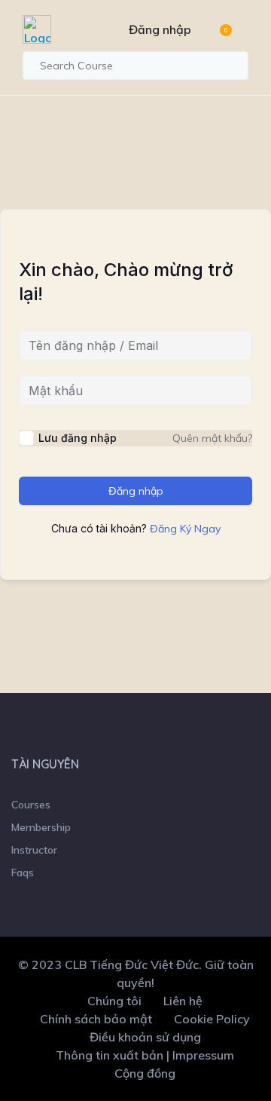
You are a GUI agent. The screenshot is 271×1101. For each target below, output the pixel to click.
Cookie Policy (212, 1018)
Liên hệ (182, 1000)
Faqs (22, 872)
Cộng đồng (144, 1073)
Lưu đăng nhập (77, 437)
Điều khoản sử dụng (145, 1036)
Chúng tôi (114, 1000)
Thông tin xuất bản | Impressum (145, 1055)
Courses (30, 804)
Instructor (34, 850)
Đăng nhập (160, 29)
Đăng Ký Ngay (185, 528)
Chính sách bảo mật (96, 1018)
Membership (41, 827)
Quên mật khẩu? (212, 438)
